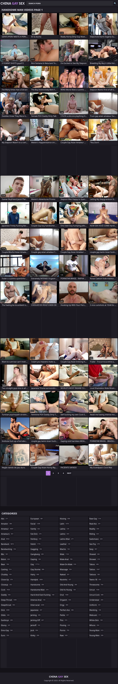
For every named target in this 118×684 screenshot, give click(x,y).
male (64, 554)
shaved (94, 554)
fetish (35, 544)
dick (5, 610)
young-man (96, 630)
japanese (36, 610)
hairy (35, 574)
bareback (7, 544)
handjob (37, 579)
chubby (6, 574)
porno (64, 630)
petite (64, 615)
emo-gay (7, 630)
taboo (94, 564)
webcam (95, 615)
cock (5, 589)
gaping (36, 559)
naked (64, 574)
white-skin (96, 620)
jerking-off (37, 620)
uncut (94, 589)
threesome (96, 584)
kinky (35, 635)
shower (94, 559)
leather (65, 544)
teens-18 (95, 579)
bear (5, 564)
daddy (5, 595)
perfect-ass (67, 610)
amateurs (7, 534)
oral (64, 595)
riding (94, 534)
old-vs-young (68, 589)
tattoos (94, 574)
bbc (4, 554)
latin (64, 523)
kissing (65, 518)
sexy (93, 549)
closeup (6, 584)
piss (63, 620)
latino (64, 534)
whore (94, 625)
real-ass (94, 523)
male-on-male (68, 564)
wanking (95, 610)
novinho (65, 579)
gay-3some (37, 569)
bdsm (5, 559)
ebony (5, 625)
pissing (65, 625)
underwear (96, 600)
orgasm (65, 600)
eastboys (7, 620)
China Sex (12, 3)
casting (6, 569)
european (37, 518)
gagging (36, 549)
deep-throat (9, 600)
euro (5, 635)
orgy (64, 605)
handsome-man (39, 589)
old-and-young (68, 584)
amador (6, 523)
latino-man (67, 539)
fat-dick (36, 534)
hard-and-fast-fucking (42, 595)
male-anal (66, 559)
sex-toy (94, 544)
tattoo (94, 569)
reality (94, 529)
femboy (36, 539)
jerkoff (35, 625)
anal (5, 539)
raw (63, 635)
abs (4, 518)
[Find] (115, 3)
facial (35, 523)
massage (66, 569)
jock (34, 630)
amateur (7, 529)
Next (69, 473)
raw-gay (95, 518)
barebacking (8, 549)
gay (35, 564)
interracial (37, 605)
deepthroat (8, 605)
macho (65, 549)
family (35, 529)
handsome (37, 584)
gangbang (37, 554)
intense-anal (38, 600)
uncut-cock (96, 595)
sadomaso (95, 539)
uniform (95, 605)
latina (64, 529)
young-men (96, 635)
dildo (5, 615)
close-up (7, 579)
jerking (35, 615)
